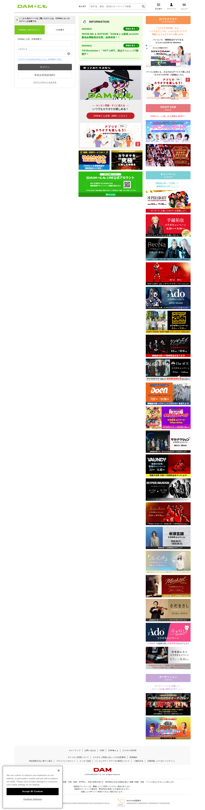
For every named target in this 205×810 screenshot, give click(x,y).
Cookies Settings (32, 799)
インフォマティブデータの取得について (112, 761)
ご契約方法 (138, 761)
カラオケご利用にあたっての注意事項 (109, 757)
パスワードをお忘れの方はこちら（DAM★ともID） (40, 59)
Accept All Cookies (32, 791)
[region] (33, 787)
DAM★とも (113, 750)
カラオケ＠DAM (129, 750)
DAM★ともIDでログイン (30, 30)
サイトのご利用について (78, 757)
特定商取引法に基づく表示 (40, 761)
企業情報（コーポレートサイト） (161, 761)
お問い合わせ (90, 750)
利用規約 (133, 757)
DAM (102, 750)
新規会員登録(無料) (44, 75)
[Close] (58, 770)
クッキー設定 (85, 761)
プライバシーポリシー (65, 761)
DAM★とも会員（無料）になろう (111, 115)
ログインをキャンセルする (44, 82)
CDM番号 (60, 30)
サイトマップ (74, 750)
